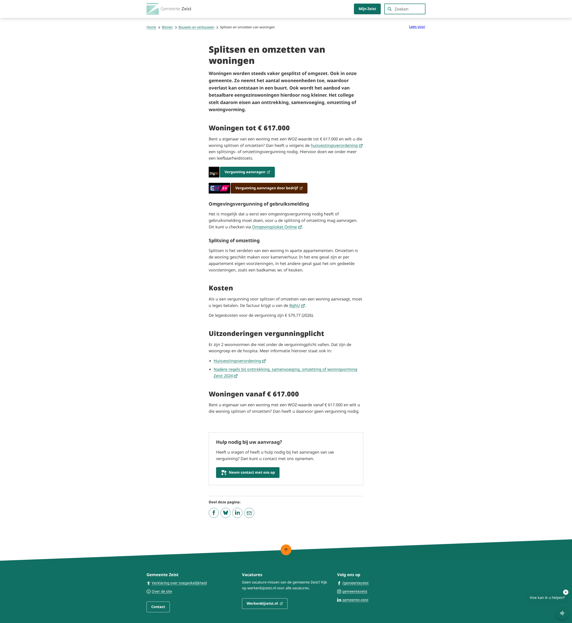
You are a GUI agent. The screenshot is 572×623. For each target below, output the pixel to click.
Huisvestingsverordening (240, 360)
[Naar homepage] (169, 9)
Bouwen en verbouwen (196, 27)
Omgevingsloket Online (277, 226)
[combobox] (404, 9)
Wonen (167, 27)
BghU (297, 305)
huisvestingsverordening (337, 145)
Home (151, 27)
